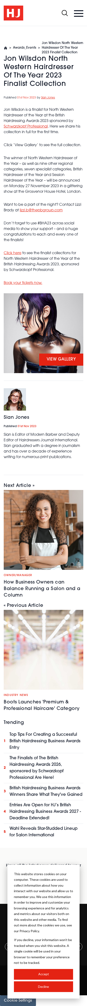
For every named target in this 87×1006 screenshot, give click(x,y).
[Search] (64, 13)
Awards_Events (24, 48)
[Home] (5, 48)
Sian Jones (48, 97)
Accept (43, 974)
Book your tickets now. (23, 283)
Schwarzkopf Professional (26, 126)
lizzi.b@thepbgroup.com (41, 210)
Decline (43, 987)
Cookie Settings (18, 1001)
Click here (12, 253)
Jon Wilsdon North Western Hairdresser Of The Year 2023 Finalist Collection (62, 47)
